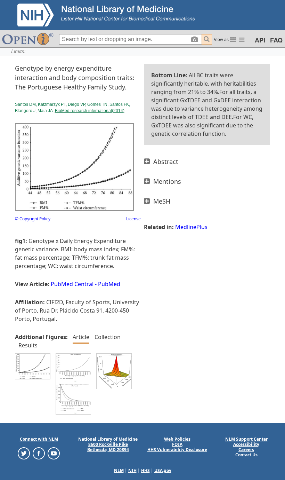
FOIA (177, 444)
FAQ (276, 40)
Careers (246, 450)
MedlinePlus (191, 227)
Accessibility (246, 444)
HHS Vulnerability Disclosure (177, 450)
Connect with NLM (39, 439)
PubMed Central (72, 284)
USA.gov (162, 470)
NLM (119, 470)
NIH (132, 470)
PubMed (109, 284)
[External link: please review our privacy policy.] (24, 453)
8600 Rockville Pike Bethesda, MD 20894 (108, 447)
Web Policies (177, 439)
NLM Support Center (246, 439)
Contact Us (246, 455)
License (133, 219)
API (260, 40)
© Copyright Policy (32, 219)
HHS (145, 470)
